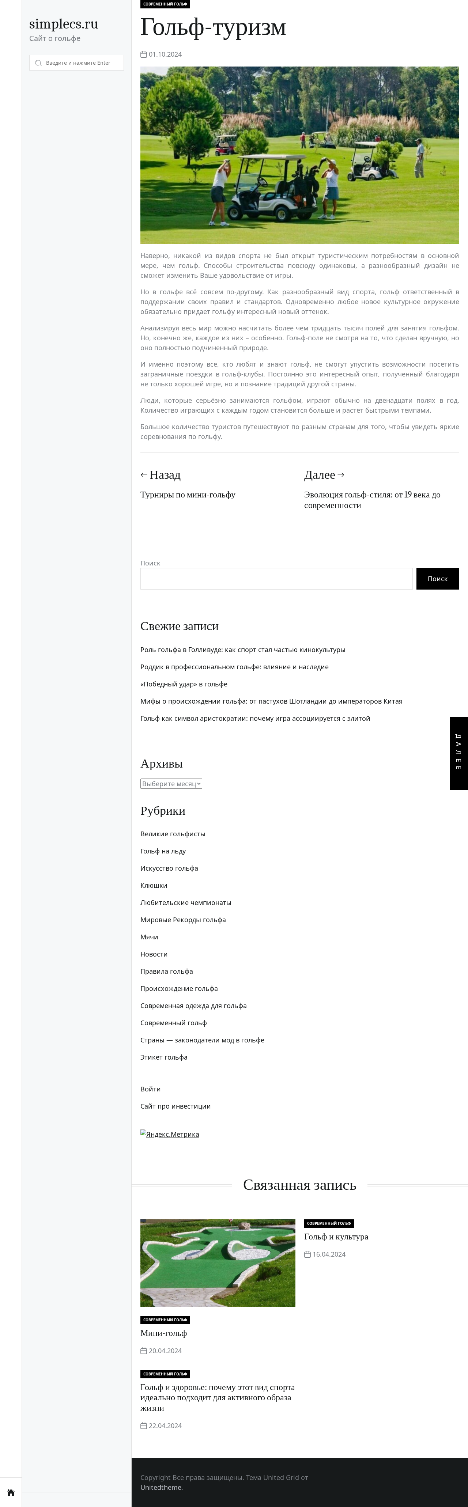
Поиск (150, 563)
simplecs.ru (63, 23)
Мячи (149, 936)
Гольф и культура (336, 1236)
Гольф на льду (163, 851)
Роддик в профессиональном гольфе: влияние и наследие (234, 666)
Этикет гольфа (164, 1057)
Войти (150, 1088)
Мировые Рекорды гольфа (183, 919)
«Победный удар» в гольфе (183, 683)
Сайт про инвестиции (175, 1106)
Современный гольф (165, 4)
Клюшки (153, 885)
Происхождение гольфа (179, 988)
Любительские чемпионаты (185, 902)
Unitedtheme (160, 1487)
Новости (154, 954)
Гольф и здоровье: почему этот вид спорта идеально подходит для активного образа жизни (217, 1397)
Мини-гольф (163, 1333)
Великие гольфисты (172, 833)
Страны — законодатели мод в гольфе (202, 1039)
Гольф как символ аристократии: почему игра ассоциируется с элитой (255, 718)
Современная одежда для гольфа (193, 1005)
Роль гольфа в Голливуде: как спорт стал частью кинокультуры (243, 649)
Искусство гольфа (169, 868)
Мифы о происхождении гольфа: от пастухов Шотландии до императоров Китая (271, 701)
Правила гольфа (166, 971)
